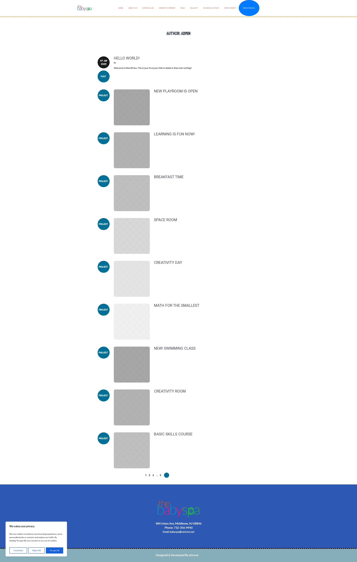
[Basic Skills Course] (132, 450)
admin (119, 63)
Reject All (36, 550)
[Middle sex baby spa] (178, 508)
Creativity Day (168, 262)
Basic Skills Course (173, 434)
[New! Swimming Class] (132, 365)
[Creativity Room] (132, 407)
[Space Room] (132, 236)
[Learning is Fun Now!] (132, 150)
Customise (18, 550)
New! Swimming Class (175, 348)
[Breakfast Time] (132, 193)
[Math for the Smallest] (132, 322)
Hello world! (126, 58)
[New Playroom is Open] (132, 107)
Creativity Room (170, 391)
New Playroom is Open (176, 91)
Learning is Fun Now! (174, 134)
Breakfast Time (169, 177)
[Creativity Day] (132, 279)
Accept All (54, 550)
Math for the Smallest (176, 305)
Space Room (165, 220)
